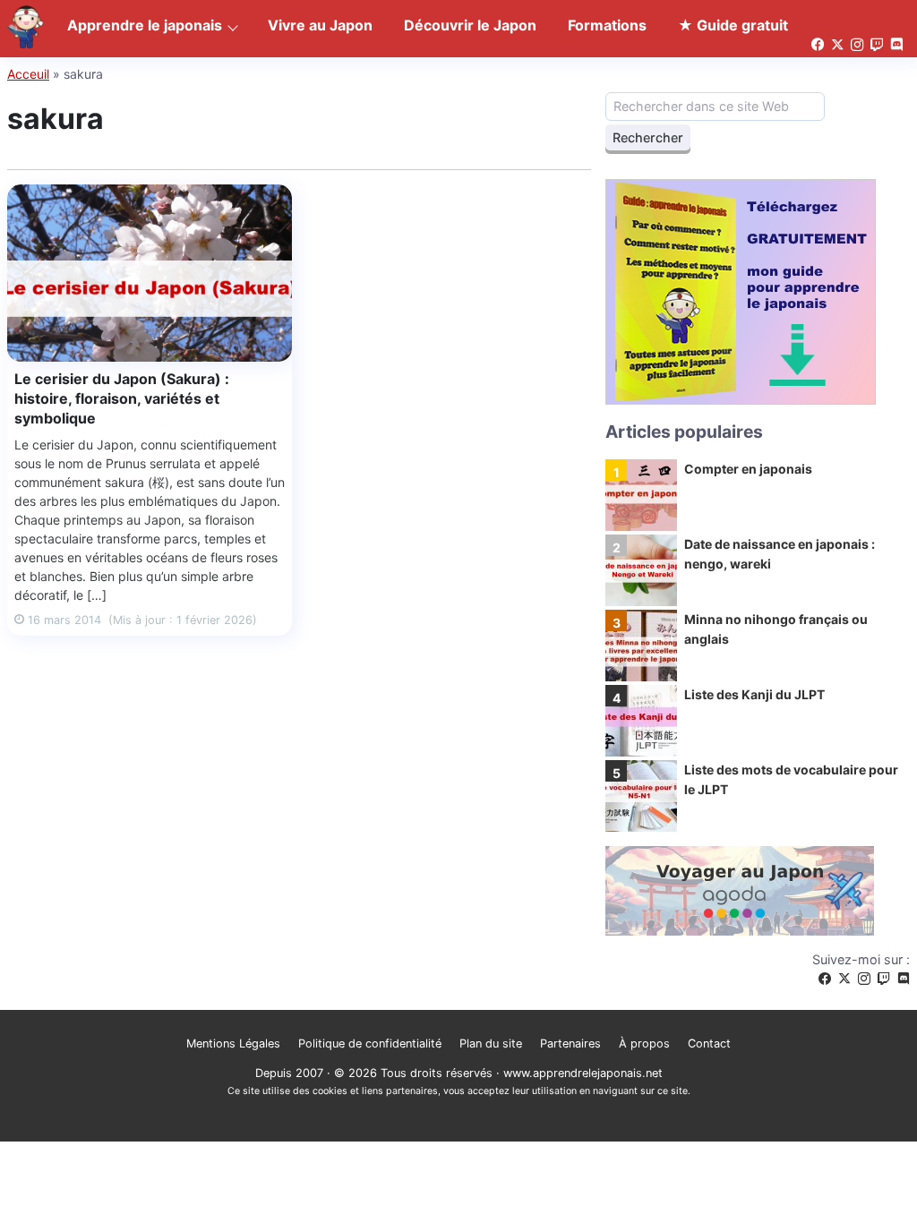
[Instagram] (864, 979)
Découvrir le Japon (470, 25)
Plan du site (490, 1043)
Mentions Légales (233, 1043)
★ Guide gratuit (733, 25)
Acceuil (28, 73)
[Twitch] (884, 979)
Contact (709, 1043)
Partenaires (570, 1043)
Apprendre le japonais (144, 25)
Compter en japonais (748, 468)
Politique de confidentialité (369, 1043)
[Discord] (903, 979)
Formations (607, 25)
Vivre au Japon (320, 25)
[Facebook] (824, 979)
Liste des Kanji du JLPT (754, 694)
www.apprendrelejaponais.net (583, 1073)
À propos (644, 1043)
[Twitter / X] (844, 979)
